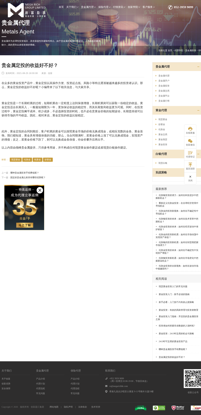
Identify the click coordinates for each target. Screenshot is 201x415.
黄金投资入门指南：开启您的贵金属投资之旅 (177, 317)
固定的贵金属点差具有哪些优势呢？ (28, 177)
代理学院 (178, 50)
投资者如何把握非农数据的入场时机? (177, 326)
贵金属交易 (163, 91)
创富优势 (6, 383)
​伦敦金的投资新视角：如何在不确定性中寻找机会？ (177, 212)
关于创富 (6, 379)
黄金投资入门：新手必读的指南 (174, 294)
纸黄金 (37, 159)
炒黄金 (48, 159)
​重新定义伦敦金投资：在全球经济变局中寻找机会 (177, 204)
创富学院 (133, 7)
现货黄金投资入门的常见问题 (173, 286)
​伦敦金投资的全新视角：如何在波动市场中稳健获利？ (177, 267)
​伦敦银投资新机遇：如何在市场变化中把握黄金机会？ (177, 259)
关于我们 (71, 7)
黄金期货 (162, 139)
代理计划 (40, 383)
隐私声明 (68, 407)
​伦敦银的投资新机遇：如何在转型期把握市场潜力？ (177, 243)
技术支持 (95, 407)
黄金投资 (162, 144)
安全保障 (6, 388)
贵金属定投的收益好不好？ (172, 357)
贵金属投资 (190, 50)
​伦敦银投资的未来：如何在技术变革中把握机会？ (177, 220)
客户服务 (148, 7)
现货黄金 (15, 159)
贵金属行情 (163, 101)
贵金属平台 (163, 96)
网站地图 (54, 407)
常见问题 (40, 393)
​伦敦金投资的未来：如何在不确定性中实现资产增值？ (177, 251)
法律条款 (82, 407)
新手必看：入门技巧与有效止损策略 (176, 302)
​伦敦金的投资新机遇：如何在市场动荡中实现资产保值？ (177, 236)
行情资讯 (118, 7)
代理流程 (40, 388)
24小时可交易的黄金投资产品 (173, 341)
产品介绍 (40, 379)
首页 (61, 7)
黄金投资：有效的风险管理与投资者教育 (178, 310)
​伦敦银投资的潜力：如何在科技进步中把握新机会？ (177, 196)
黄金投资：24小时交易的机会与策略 (176, 333)
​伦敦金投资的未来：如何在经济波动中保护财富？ (177, 228)
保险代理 (103, 7)
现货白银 (162, 163)
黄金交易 (162, 134)
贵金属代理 (87, 7)
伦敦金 (27, 159)
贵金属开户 (163, 81)
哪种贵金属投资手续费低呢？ (24, 173)
